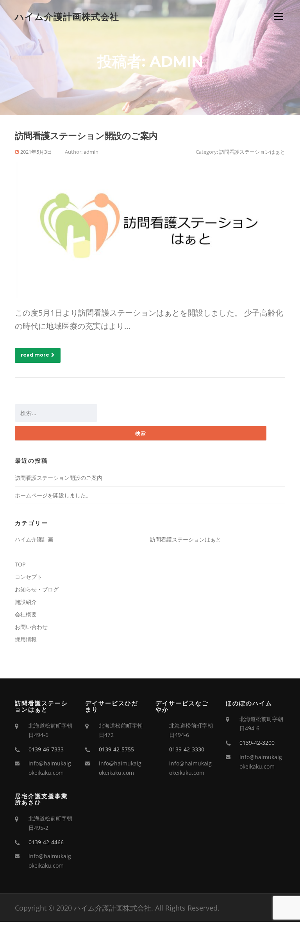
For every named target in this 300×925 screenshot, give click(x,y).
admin (91, 151)
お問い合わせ (31, 626)
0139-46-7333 (46, 749)
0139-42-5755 (116, 749)
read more (35, 355)
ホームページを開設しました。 (53, 495)
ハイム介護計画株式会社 (67, 16)
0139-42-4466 (46, 842)
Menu (278, 16)
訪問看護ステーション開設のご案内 (86, 135)
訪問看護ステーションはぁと (252, 151)
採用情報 (26, 639)
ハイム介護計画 (34, 539)
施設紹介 (26, 601)
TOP (20, 564)
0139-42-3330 (186, 749)
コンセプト (28, 577)
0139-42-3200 (257, 742)
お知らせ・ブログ (37, 589)
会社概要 (26, 614)
